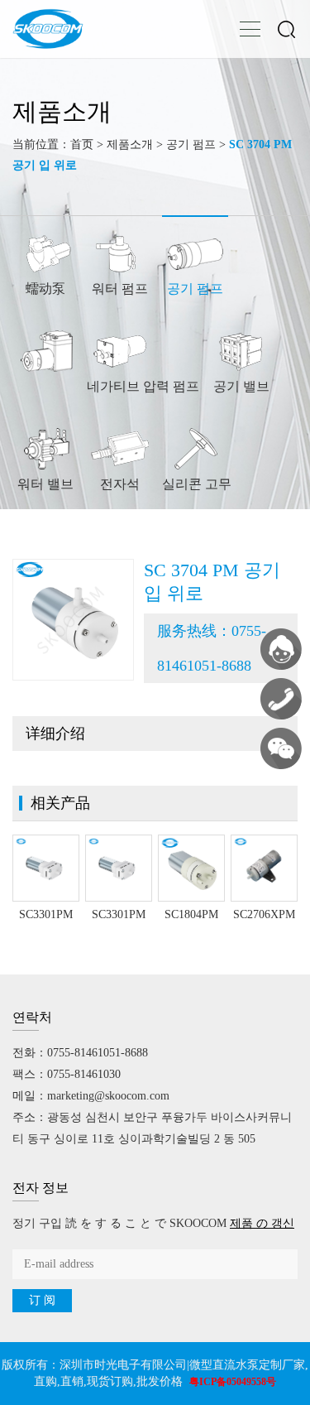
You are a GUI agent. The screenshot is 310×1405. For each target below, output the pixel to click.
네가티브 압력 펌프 (143, 386)
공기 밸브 (241, 386)
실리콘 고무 (196, 484)
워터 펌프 (120, 288)
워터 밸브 (45, 484)
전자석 (120, 484)
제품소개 (130, 144)
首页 (81, 144)
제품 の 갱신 (262, 1223)
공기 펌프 (191, 144)
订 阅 (42, 1300)
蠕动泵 (45, 288)
